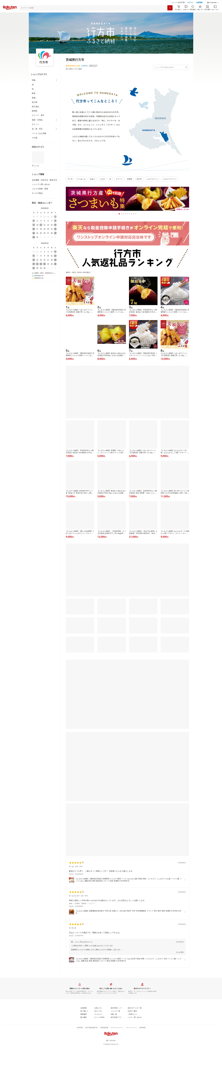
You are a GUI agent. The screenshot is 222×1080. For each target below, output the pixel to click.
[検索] (170, 14)
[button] (213, 9)
